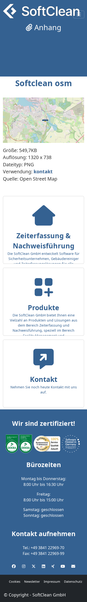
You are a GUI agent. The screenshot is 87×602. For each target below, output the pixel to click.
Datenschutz (73, 581)
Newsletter (32, 581)
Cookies (14, 581)
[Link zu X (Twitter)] (34, 566)
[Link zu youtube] (63, 566)
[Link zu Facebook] (14, 566)
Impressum (52, 581)
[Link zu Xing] (53, 566)
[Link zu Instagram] (24, 566)
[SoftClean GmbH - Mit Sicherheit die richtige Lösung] (41, 11)
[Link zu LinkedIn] (43, 566)
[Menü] (79, 14)
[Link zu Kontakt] (73, 566)
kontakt (43, 171)
